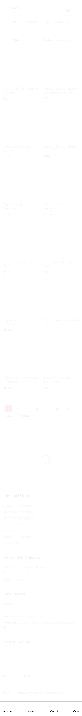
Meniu (31, 711)
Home (7, 711)
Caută (54, 711)
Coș (76, 711)
